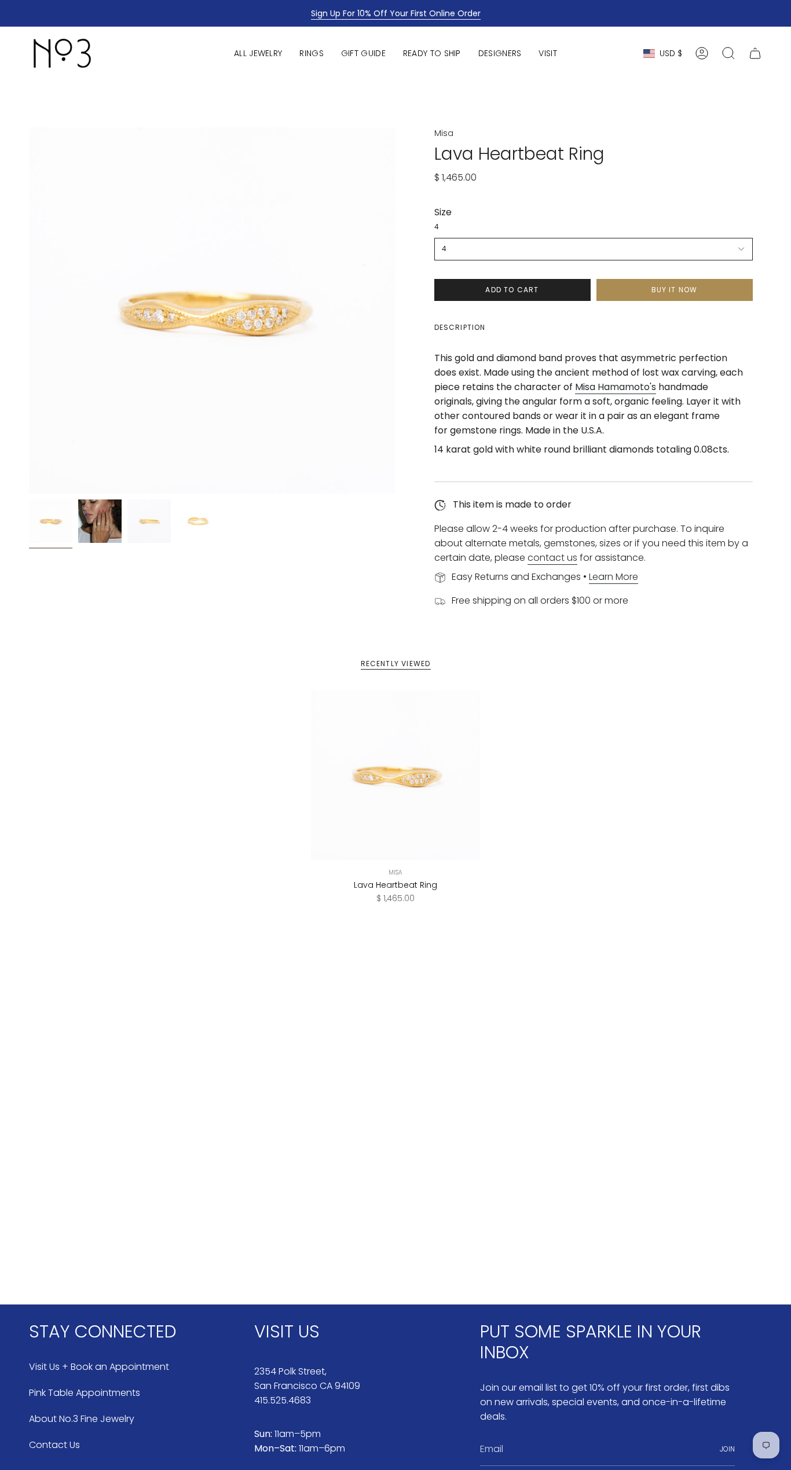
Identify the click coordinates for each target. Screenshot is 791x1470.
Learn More (613, 576)
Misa (443, 133)
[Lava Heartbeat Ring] (396, 775)
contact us (552, 557)
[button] (258, 53)
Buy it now (674, 290)
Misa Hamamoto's (615, 387)
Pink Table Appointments (84, 1392)
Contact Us (54, 1444)
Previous (29, 310)
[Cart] (755, 53)
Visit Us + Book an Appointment (99, 1366)
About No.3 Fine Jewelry (81, 1418)
